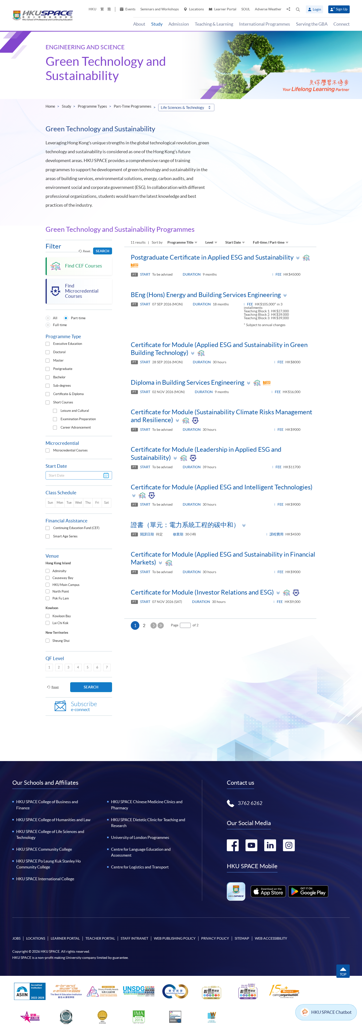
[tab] (79, 571)
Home (50, 106)
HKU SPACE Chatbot (331, 1012)
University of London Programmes (140, 837)
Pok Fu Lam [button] (60, 598)
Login (317, 9)
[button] (298, 9)
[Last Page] (161, 625)
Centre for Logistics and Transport (140, 867)
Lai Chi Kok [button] (60, 623)
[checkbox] (47, 344)
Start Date (233, 242)
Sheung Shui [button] (60, 641)
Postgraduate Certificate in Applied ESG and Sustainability (212, 257)
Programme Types (92, 106)
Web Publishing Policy (175, 938)
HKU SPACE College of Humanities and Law (53, 819)
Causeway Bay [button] (62, 578)
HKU (92, 9)
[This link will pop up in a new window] (268, 891)
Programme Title (180, 242)
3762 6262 (250, 803)
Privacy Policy (215, 938)
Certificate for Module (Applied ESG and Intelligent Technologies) (222, 487)
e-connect (84, 706)
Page (174, 625)
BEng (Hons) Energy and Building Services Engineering (206, 294)
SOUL (245, 9)
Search (102, 251)
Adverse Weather (268, 9)
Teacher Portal (100, 938)
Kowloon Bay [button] (61, 616)
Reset (86, 251)
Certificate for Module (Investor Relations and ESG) (202, 592)
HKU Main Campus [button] (66, 585)
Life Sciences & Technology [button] (182, 107)
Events (130, 9)
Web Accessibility (271, 938)
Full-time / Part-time (268, 242)
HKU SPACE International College (45, 879)
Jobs (16, 938)
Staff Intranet (134, 938)
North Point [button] (60, 591)
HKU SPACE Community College (44, 849)
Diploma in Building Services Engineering (187, 382)
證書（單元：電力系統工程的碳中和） (185, 524)
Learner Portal (225, 9)
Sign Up (341, 9)
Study (66, 106)
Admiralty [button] (59, 571)
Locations (196, 9)
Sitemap (242, 938)
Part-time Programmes (132, 106)
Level (209, 242)
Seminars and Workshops (159, 9)
